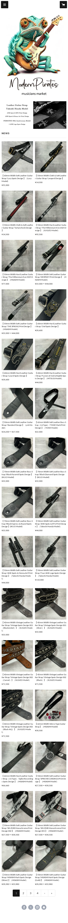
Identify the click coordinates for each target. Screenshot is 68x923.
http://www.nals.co (43, 907)
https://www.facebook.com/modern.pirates (24, 907)
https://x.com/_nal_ (30, 907)
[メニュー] (4, 4)
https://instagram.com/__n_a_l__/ (37, 907)
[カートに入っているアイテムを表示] (63, 4)
